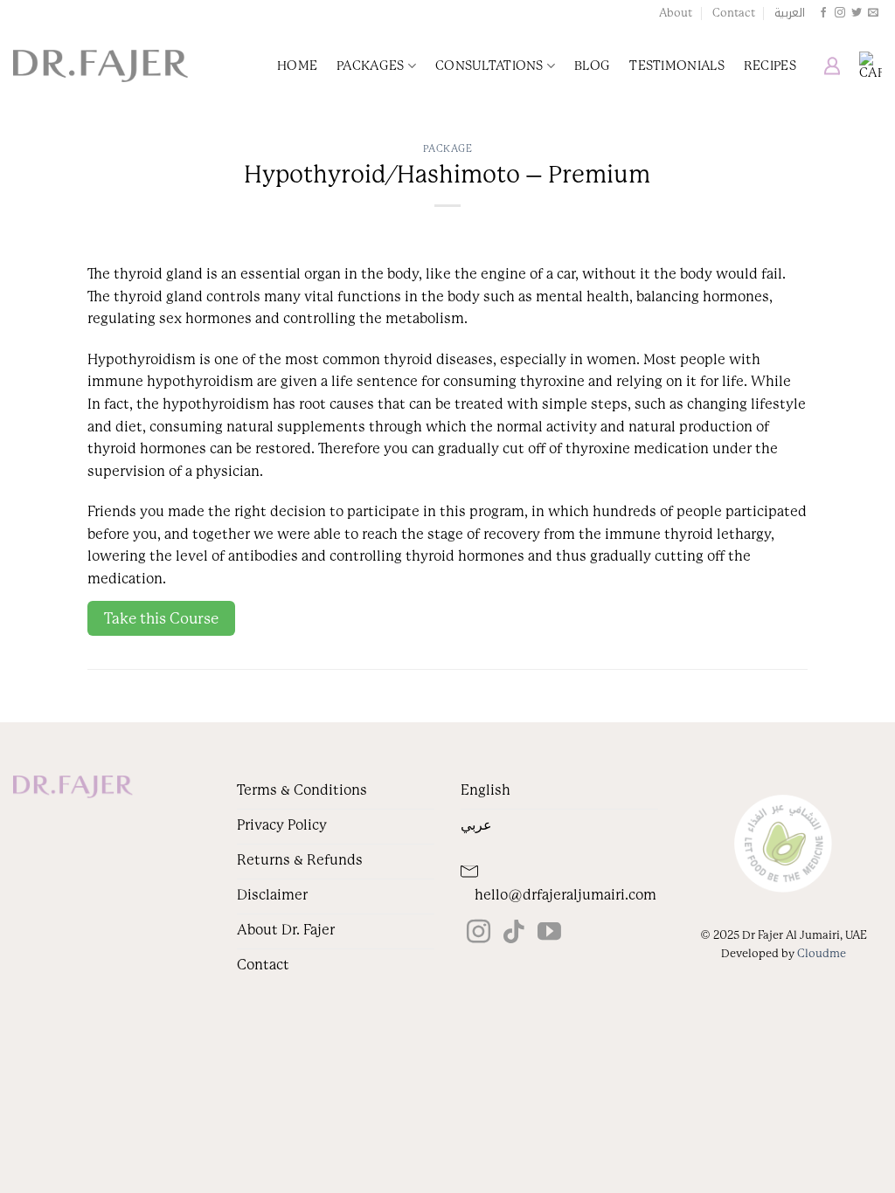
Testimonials (676, 65)
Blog (592, 65)
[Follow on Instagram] (840, 13)
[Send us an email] (873, 13)
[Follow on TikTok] (513, 934)
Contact (733, 12)
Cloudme (821, 953)
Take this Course (161, 618)
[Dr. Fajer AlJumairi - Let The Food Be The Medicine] (100, 66)
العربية (789, 13)
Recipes (770, 65)
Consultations (489, 65)
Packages (370, 65)
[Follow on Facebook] (823, 13)
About (675, 12)
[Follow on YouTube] (549, 934)
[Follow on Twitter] (856, 13)
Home (297, 65)
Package (448, 149)
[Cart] (870, 65)
